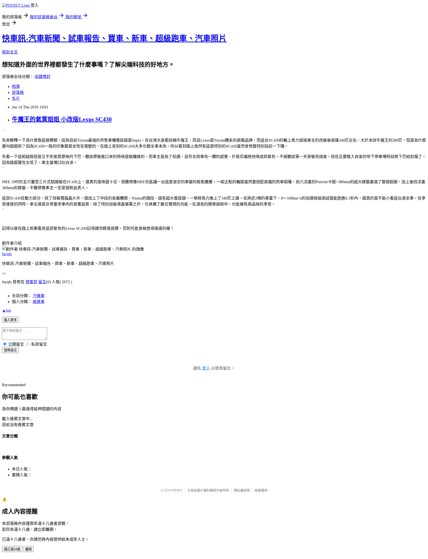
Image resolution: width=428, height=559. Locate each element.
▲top (6, 310)
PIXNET (177, 490)
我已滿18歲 (12, 549)
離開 (28, 549)
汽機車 (39, 296)
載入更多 (10, 320)
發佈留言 (10, 350)
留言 (42, 282)
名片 (16, 98)
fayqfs (7, 254)
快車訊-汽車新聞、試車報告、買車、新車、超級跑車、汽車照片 (114, 38)
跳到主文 (10, 52)
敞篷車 (39, 302)
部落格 (18, 92)
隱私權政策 (242, 490)
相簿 (16, 86)
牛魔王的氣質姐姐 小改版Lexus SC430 (62, 119)
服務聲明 (261, 490)
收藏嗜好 (43, 77)
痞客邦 (31, 282)
